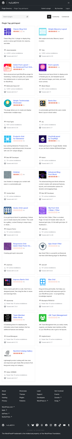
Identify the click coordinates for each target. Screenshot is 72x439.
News (4, 394)
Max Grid (51, 279)
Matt (4, 410)
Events (56, 394)
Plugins (21, 397)
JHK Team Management (57, 315)
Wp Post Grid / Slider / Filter (54, 209)
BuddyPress (7, 417)
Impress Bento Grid (21, 279)
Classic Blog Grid (20, 29)
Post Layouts (53, 65)
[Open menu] (69, 3)
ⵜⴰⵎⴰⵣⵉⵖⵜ (10, 425)
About (4, 391)
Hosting (4, 397)
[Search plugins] (27, 17)
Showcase (23, 391)
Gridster (16, 172)
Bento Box (52, 101)
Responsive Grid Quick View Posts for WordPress (21, 245)
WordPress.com (8, 407)
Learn (39, 391)
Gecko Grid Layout (20, 208)
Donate (58, 397)
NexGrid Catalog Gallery (22, 351)
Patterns (22, 401)
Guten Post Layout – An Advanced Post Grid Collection (22, 66)
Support (39, 394)
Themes (22, 394)
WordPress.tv (42, 401)
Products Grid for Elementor (18, 137)
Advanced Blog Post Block (54, 173)
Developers (41, 397)
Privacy (4, 401)
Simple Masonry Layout (57, 29)
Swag (57, 401)
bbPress (5, 413)
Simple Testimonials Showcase (21, 102)
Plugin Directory (7, 8)
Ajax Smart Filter (55, 244)
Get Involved (58, 391)
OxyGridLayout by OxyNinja (54, 137)
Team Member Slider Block (19, 316)
